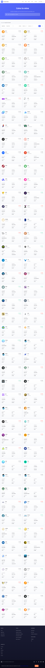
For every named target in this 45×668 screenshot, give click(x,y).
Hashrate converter (18, 632)
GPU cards (32, 632)
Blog (1, 648)
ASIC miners (32, 630)
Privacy (2, 655)
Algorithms (2, 632)
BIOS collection (18, 639)
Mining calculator (18, 630)
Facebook (36, 662)
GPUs (26, 1)
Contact (36, 1)
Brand (2, 652)
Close (36, 666)
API (31, 640)
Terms (2, 653)
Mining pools (3, 635)
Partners (2, 650)
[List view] (42, 26)
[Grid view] (39, 26)
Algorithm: (3, 26)
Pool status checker (19, 635)
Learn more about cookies (24, 666)
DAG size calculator (18, 637)
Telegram (39, 662)
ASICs (29, 1)
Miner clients (3, 634)
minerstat (5, 2)
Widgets (32, 639)
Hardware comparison (34, 634)
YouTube (41, 662)
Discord (43, 662)
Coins (23, 1)
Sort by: (20, 26)
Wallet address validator (19, 634)
